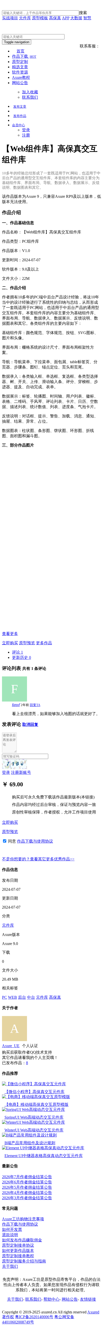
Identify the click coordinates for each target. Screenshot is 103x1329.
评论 (17, 652)
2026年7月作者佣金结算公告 (27, 1177)
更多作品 (44, 643)
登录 (26, 130)
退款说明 (10, 1235)
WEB (12, 997)
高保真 (55, 18)
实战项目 (10, 18)
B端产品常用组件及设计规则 (29, 1143)
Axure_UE (11, 1046)
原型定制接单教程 (18, 1256)
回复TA (35, 705)
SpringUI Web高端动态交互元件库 (34, 1117)
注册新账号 (21, 772)
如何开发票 (12, 1229)
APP (65, 18)
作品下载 (24, 56)
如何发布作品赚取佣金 (22, 1240)
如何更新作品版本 (18, 1250)
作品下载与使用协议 (35, 841)
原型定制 (20, 61)
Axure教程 (21, 77)
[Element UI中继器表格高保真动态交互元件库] (43, 1148)
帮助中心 (52, 1299)
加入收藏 (30, 92)
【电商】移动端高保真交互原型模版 (36, 1104)
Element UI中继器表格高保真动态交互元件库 (43, 1156)
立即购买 (10, 643)
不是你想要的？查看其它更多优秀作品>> (38, 859)
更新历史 (21, 657)
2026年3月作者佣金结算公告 (27, 1198)
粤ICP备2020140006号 (34, 1317)
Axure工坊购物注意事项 (23, 1219)
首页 (20, 51)
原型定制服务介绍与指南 (24, 1261)
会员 (18, 125)
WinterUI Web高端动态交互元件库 (34, 1130)
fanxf (16, 705)
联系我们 (30, 97)
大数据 (76, 18)
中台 (31, 997)
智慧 (87, 18)
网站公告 (20, 83)
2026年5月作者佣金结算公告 (27, 1187)
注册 (26, 135)
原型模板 (40, 18)
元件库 (25, 18)
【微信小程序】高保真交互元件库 (34, 1092)
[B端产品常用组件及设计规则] (29, 1135)
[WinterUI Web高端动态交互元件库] (33, 1122)
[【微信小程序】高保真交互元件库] (34, 1084)
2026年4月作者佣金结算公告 (27, 1192)
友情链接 (88, 1299)
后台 (22, 997)
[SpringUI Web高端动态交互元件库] (33, 1109)
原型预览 (27, 643)
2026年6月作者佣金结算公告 (27, 1182)
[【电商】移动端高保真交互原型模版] (36, 1097)
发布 (19, 106)
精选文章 (20, 67)
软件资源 (20, 72)
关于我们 (10, 1266)
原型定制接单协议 (18, 1245)
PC (4, 997)
